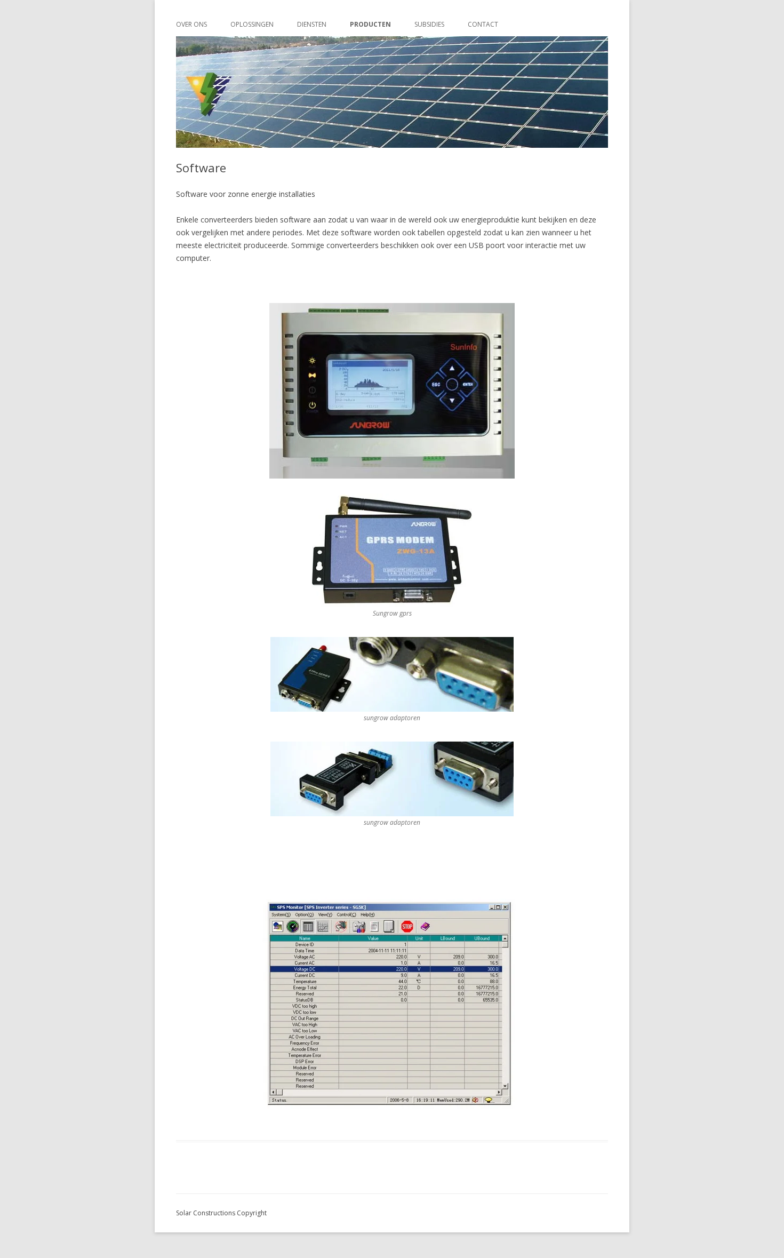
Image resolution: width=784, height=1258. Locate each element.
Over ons (191, 24)
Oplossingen (252, 24)
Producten (370, 24)
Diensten (311, 24)
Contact (483, 24)
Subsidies (429, 24)
